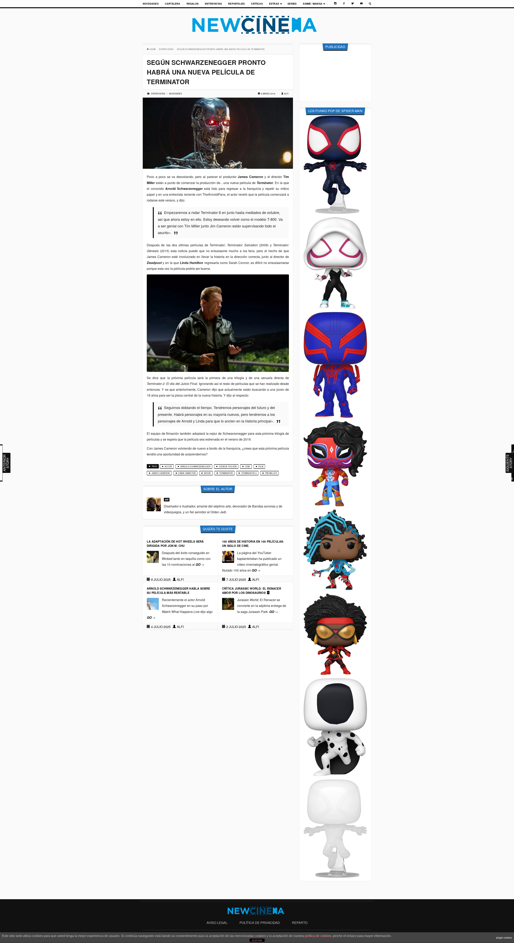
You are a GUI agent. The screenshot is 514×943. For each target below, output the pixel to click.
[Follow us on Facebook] (344, 3)
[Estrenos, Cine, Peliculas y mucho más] (257, 25)
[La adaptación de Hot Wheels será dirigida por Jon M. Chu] (153, 556)
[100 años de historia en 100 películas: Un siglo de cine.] (228, 556)
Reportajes (236, 3)
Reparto (299, 922)
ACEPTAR (257, 940)
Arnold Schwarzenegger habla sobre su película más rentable (178, 590)
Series (292, 3)
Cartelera (172, 3)
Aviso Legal (217, 922)
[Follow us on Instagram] (335, 3)
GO (200, 564)
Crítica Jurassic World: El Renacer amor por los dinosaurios (251, 590)
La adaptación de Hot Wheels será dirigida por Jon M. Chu (175, 543)
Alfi (286, 93)
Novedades (151, 3)
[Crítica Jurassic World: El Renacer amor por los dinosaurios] (228, 603)
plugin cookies (504, 937)
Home (153, 49)
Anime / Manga (312, 3)
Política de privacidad (260, 922)
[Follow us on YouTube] (361, 3)
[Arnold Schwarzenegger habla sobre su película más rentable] (153, 603)
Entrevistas (213, 3)
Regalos (193, 3)
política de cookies (318, 936)
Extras (274, 3)
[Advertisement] (335, 76)
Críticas (257, 3)
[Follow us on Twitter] (352, 3)
